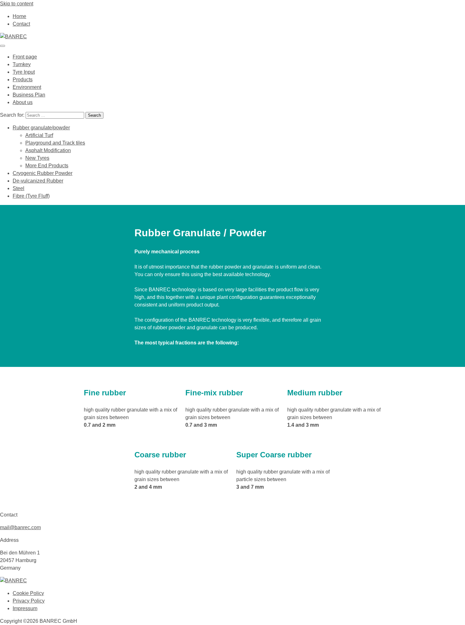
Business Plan (29, 94)
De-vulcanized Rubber (38, 180)
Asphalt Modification (48, 150)
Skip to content (16, 3)
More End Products (46, 165)
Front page (25, 56)
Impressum (25, 608)
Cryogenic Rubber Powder (42, 173)
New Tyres (37, 158)
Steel (18, 188)
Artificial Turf (39, 135)
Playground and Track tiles (55, 142)
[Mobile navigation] (2, 46)
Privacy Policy (29, 600)
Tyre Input (24, 72)
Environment (27, 87)
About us (23, 102)
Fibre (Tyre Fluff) (31, 196)
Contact (21, 24)
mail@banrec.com (20, 527)
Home (19, 16)
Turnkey (22, 64)
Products (23, 79)
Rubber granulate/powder (41, 127)
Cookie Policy (28, 593)
